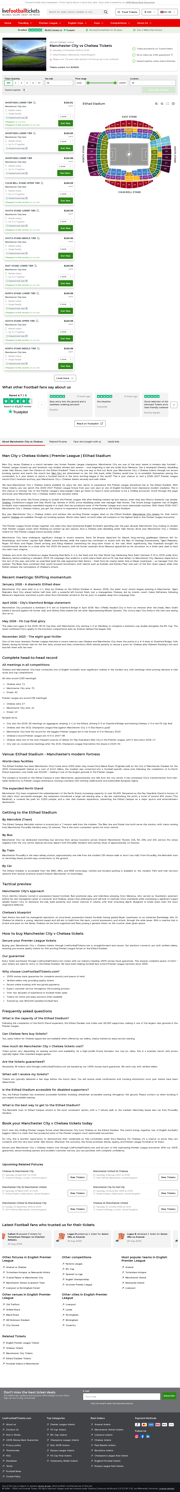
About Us (142, 23)
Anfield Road (13, 1309)
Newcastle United (134, 1282)
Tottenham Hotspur (136, 1272)
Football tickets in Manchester (22, 1363)
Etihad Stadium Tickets (18, 1358)
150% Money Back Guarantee (140, 2)
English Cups (75, 23)
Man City (57, 473)
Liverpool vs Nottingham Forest (23, 1287)
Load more (63, 378)
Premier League (48, 23)
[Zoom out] (162, 103)
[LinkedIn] (148, 1436)
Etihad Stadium (60, 54)
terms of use (44, 1486)
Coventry (71, 1325)
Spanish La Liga (74, 1274)
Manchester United (135, 1277)
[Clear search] (105, 12)
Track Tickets (129, 12)
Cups (97, 23)
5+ (39, 83)
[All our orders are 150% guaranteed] (171, 55)
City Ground (12, 1325)
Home (7, 23)
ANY (9, 83)
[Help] (173, 103)
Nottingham (72, 1314)
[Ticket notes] (34, 102)
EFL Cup (70, 1269)
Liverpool (130, 1287)
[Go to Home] (21, 12)
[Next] (173, 405)
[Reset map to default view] (167, 103)
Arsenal (129, 1267)
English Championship (77, 1279)
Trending (23, 23)
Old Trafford (12, 1304)
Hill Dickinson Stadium (18, 1320)
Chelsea (6, 502)
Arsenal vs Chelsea (16, 1267)
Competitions (119, 23)
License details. (166, 1488)
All (48, 83)
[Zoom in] (156, 103)
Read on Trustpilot (88, 423)
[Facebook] (142, 1436)
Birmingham (72, 1320)
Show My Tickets (158, 89)
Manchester (73, 54)
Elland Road (12, 1314)
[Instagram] (136, 1436)
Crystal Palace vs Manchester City (24, 1277)
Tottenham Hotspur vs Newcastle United (28, 1272)
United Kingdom (87, 54)
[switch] (24, 90)
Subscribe (169, 1395)
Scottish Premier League (79, 1284)
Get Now (65, 123)
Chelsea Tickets (14, 1348)
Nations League (74, 1263)
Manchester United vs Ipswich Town (25, 1282)
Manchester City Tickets (19, 1353)
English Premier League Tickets (22, 1342)
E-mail (86, 1391)
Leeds (69, 1309)
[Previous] (42, 405)
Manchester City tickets (146, 514)
